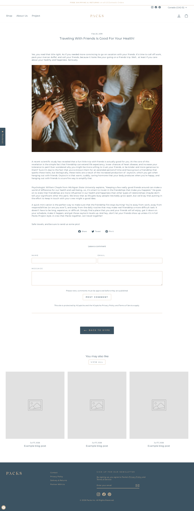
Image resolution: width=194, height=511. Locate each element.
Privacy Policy (108, 305)
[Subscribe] (137, 485)
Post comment (97, 297)
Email (101, 255)
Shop (9, 15)
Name (35, 255)
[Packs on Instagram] (98, 494)
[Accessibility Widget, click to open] (3, 507)
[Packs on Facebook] (104, 494)
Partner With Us (57, 484)
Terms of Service (126, 305)
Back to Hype (99, 330)
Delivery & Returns (58, 480)
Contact (54, 472)
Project (36, 15)
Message (37, 269)
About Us (22, 15)
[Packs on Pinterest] (109, 494)
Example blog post (35, 446)
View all (97, 362)
